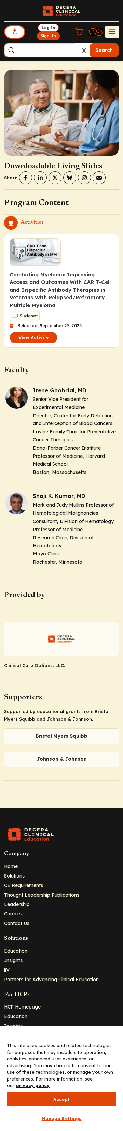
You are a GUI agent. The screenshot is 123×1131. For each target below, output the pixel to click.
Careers (13, 913)
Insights (13, 960)
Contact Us (16, 923)
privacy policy (33, 1085)
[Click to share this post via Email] (99, 177)
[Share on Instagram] (84, 177)
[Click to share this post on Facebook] (25, 177)
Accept (61, 1099)
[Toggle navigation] (112, 32)
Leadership (17, 904)
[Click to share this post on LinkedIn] (40, 177)
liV (7, 970)
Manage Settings (62, 1118)
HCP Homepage (22, 1007)
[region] (61, 1078)
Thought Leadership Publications (41, 895)
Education (15, 951)
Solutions (14, 876)
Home (11, 866)
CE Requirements (23, 885)
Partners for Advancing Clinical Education (51, 979)
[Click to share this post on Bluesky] (69, 177)
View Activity (33, 337)
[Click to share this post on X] (55, 177)
